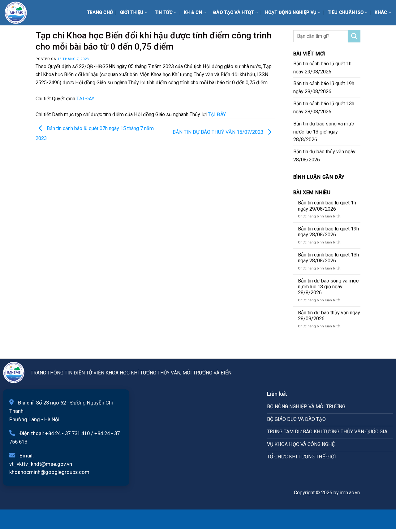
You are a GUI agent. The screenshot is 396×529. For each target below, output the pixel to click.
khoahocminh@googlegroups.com (49, 472)
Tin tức (164, 12)
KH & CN (193, 12)
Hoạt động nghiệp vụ (291, 12)
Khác (381, 12)
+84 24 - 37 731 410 (67, 433)
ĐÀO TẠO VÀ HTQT (233, 12)
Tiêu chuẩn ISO (346, 12)
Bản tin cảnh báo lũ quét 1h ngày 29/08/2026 (322, 68)
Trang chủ (100, 12)
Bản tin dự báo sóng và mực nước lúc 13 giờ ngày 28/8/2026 (323, 132)
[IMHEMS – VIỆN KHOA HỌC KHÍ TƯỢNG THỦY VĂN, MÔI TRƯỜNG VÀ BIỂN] (20, 12)
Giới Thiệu (132, 12)
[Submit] (354, 36)
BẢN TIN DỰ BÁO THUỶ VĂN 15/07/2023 (219, 132)
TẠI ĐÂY (85, 99)
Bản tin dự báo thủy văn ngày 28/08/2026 (324, 156)
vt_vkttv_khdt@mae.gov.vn (40, 464)
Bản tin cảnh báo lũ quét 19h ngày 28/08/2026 (323, 87)
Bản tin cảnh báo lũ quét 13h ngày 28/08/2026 (323, 108)
